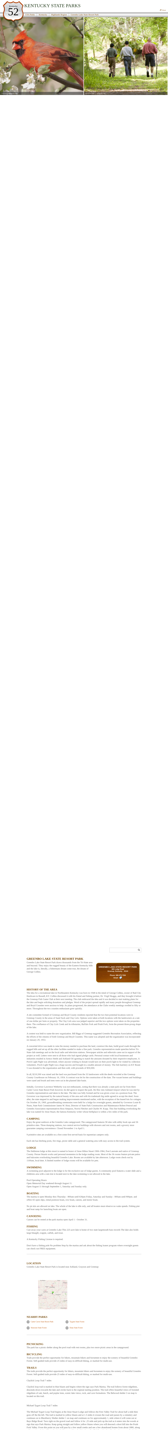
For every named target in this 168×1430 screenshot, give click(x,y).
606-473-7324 (121, 975)
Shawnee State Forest (39, 1328)
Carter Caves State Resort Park (42, 1322)
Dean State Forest (76, 1328)
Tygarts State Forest (77, 1322)
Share (164, 10)
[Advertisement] (48, 951)
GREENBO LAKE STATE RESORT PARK (118, 967)
